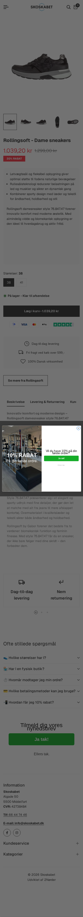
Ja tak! (61, 458)
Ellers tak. (61, 465)
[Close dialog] (78, 428)
